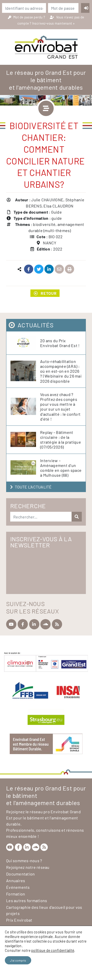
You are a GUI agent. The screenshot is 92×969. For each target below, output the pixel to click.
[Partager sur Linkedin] (49, 269)
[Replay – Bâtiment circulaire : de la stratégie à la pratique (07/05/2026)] (25, 439)
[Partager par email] (59, 269)
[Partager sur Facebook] (28, 269)
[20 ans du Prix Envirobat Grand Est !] (25, 343)
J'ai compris (18, 960)
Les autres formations (26, 900)
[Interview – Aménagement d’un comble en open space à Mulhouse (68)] (25, 467)
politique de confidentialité (52, 950)
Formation (15, 893)
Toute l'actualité (33, 486)
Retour (49, 293)
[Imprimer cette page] (69, 269)
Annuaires (15, 880)
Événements (18, 887)
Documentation (20, 873)
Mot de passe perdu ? (29, 17)
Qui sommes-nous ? (24, 860)
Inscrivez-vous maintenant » (53, 23)
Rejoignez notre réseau (28, 867)
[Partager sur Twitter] (39, 269)
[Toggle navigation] (46, 108)
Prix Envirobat (19, 920)
